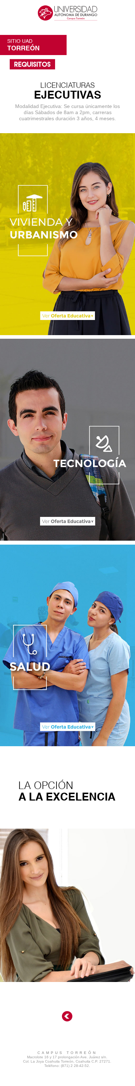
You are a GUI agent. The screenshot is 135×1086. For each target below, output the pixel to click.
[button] (67, 13)
